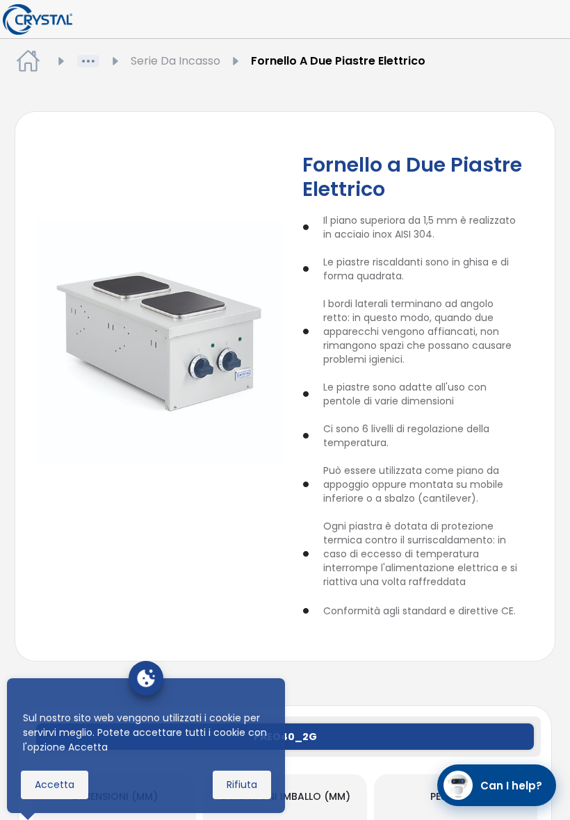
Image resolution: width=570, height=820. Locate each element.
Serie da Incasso (175, 61)
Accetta (54, 785)
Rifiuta (242, 785)
